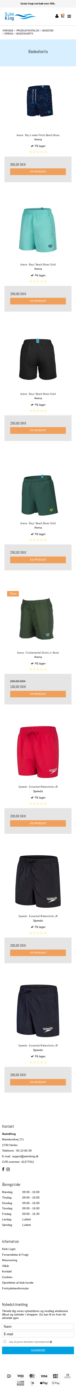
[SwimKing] (20, 16)
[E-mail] (38, 1334)
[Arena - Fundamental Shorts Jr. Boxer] (38, 618)
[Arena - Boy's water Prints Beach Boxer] (38, 100)
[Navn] (38, 1326)
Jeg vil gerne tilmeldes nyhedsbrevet (36, 1341)
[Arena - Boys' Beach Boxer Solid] (38, 230)
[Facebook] (3, 1169)
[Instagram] (8, 1169)
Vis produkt (38, 171)
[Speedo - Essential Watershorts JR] (38, 752)
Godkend (38, 1350)
